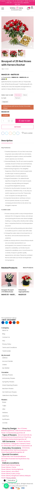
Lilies (3, 409)
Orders (4, 365)
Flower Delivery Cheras (8, 467)
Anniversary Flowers (8, 378)
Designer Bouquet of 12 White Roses (7, 291)
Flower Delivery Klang (8, 476)
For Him (16, 446)
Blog (3, 334)
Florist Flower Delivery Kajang (10, 465)
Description (7, 140)
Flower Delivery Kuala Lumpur (10, 473)
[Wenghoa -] (16, 8)
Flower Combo (6, 433)
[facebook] (2, 322)
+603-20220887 (8, 319)
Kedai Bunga (15, 452)
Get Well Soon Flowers (9, 392)
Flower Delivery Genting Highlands (12, 469)
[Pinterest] (10, 133)
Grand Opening (6, 452)
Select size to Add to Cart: (7, 96)
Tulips (4, 406)
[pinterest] (17, 322)
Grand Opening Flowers (9, 385)
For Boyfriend (26, 441)
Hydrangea (17, 439)
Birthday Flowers (7, 375)
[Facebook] (2, 133)
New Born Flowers (7, 388)
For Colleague (12, 444)
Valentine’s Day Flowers (9, 395)
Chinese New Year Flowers (9, 456)
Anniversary (26, 448)
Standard (18, 95)
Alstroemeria (22, 435)
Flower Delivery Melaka (8, 478)
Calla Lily (29, 435)
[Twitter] (6, 133)
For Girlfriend (5, 446)
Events (9, 450)
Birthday (4, 450)
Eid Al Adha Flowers (7, 459)
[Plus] (12, 121)
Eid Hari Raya (18, 459)
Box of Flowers (22, 428)
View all (22, 433)
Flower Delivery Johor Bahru (10, 471)
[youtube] (14, 322)
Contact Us (6, 337)
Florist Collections (16, 431)
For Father (20, 444)
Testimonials (6, 351)
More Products (28, 268)
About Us (5, 330)
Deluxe (25, 95)
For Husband (23, 446)
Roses (4, 402)
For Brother (4, 444)
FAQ (3, 341)
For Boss (19, 441)
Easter (24, 456)
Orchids (4, 423)
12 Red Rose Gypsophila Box (23, 291)
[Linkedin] (17, 133)
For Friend (27, 444)
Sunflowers (5, 419)
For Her (12, 446)
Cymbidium (5, 439)
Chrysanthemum (7, 437)
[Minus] (9, 121)
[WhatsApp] (14, 133)
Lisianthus (5, 416)
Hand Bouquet (15, 433)
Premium (17, 98)
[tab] (8, 140)
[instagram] (10, 322)
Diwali (20, 456)
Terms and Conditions (9, 347)
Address (4, 358)
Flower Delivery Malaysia (23, 476)
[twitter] (6, 322)
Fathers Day (25, 459)
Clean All (5, 102)
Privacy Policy (6, 344)
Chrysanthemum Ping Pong (22, 437)
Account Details (7, 361)
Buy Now (17, 127)
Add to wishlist (28, 133)
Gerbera (5, 412)
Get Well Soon (15, 450)
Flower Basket (26, 431)
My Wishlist (5, 368)
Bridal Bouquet (6, 431)
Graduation (24, 450)
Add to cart (25, 121)
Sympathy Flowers (8, 382)
